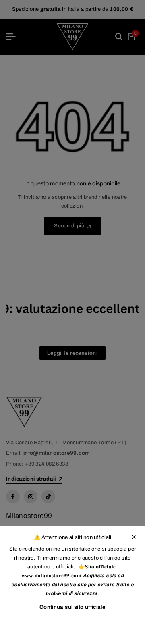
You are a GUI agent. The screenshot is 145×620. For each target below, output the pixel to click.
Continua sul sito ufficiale (72, 607)
